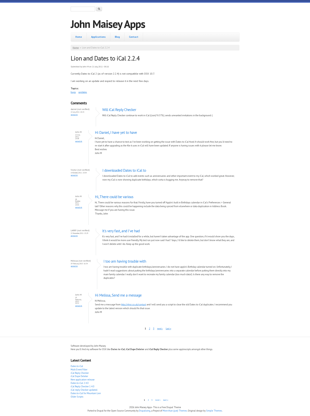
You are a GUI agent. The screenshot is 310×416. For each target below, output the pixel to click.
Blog (117, 36)
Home (78, 36)
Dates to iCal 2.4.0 (79, 383)
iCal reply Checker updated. (84, 389)
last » (168, 328)
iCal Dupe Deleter (79, 376)
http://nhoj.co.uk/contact (133, 304)
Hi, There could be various (114, 196)
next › (160, 328)
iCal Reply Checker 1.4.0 (82, 386)
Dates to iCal (77, 366)
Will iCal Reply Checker (119, 109)
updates (82, 92)
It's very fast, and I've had (121, 230)
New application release (83, 379)
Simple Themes (214, 410)
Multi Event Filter (79, 369)
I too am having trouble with (125, 261)
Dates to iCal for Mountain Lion (86, 393)
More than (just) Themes (175, 410)
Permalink (74, 115)
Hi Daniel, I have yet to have (116, 132)
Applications (98, 36)
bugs (73, 92)
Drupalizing (144, 410)
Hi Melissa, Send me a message (118, 295)
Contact (133, 36)
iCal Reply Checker (80, 372)
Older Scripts (77, 396)
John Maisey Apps (108, 24)
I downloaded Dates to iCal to (124, 170)
